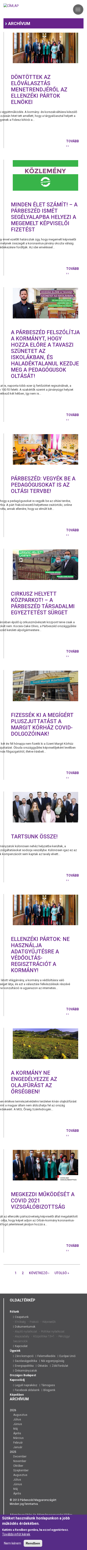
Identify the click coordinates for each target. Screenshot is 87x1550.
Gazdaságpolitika (26, 1361)
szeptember (21, 1470)
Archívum (19, 23)
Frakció (34, 1321)
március (18, 1438)
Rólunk (14, 1311)
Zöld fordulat (60, 1365)
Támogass (48, 1385)
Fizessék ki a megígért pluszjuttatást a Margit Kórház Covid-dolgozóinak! (42, 724)
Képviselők (49, 1321)
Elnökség (20, 1321)
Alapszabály (22, 1336)
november (19, 1461)
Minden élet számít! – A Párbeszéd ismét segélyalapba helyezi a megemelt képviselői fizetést (44, 217)
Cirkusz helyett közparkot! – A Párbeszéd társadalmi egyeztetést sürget (43, 603)
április (17, 1433)
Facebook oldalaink (27, 1390)
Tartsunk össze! (34, 837)
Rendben (33, 1543)
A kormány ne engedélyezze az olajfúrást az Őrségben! (34, 1082)
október (18, 1465)
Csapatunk (22, 1317)
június (17, 1424)
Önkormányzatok (26, 1370)
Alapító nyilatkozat (26, 1331)
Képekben (17, 1394)
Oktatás (43, 1365)
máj (15, 1428)
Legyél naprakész (26, 1385)
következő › (39, 1273)
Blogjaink (49, 1390)
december (19, 1456)
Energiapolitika (24, 1365)
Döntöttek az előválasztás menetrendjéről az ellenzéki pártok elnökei (39, 89)
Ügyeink (15, 1350)
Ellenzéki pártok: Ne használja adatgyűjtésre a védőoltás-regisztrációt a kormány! (40, 955)
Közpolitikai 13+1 (44, 1336)
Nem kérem (12, 1543)
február (18, 1442)
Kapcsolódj (17, 1380)
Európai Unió (67, 1356)
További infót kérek (16, 1534)
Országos (16, 1375)
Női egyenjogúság (52, 1361)
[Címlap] (11, 5)
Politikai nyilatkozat (52, 1331)
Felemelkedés (46, 1356)
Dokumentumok (25, 1326)
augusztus (20, 1414)
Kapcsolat (21, 1346)
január (17, 1447)
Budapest (29, 1375)
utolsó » (62, 1273)
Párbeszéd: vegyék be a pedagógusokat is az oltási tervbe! (43, 485)
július (17, 1419)
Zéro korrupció (24, 1356)
